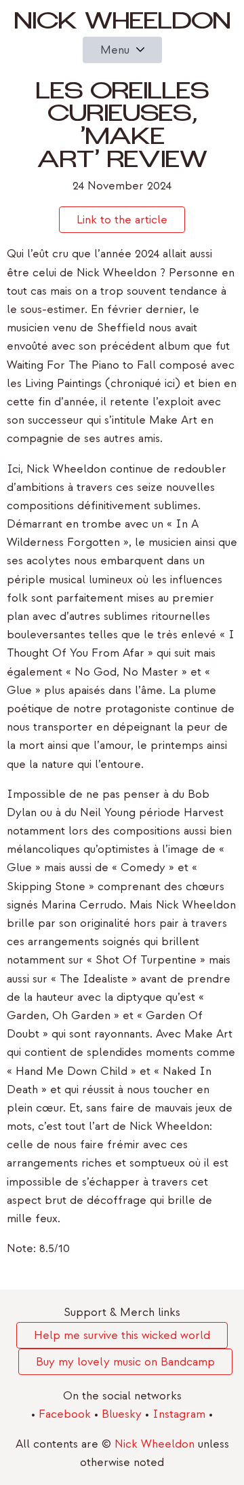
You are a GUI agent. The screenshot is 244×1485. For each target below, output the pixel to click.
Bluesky (123, 1414)
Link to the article (122, 220)
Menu (114, 50)
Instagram (180, 1414)
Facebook (66, 1414)
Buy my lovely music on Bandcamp (125, 1362)
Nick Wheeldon (122, 24)
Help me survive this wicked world (122, 1335)
